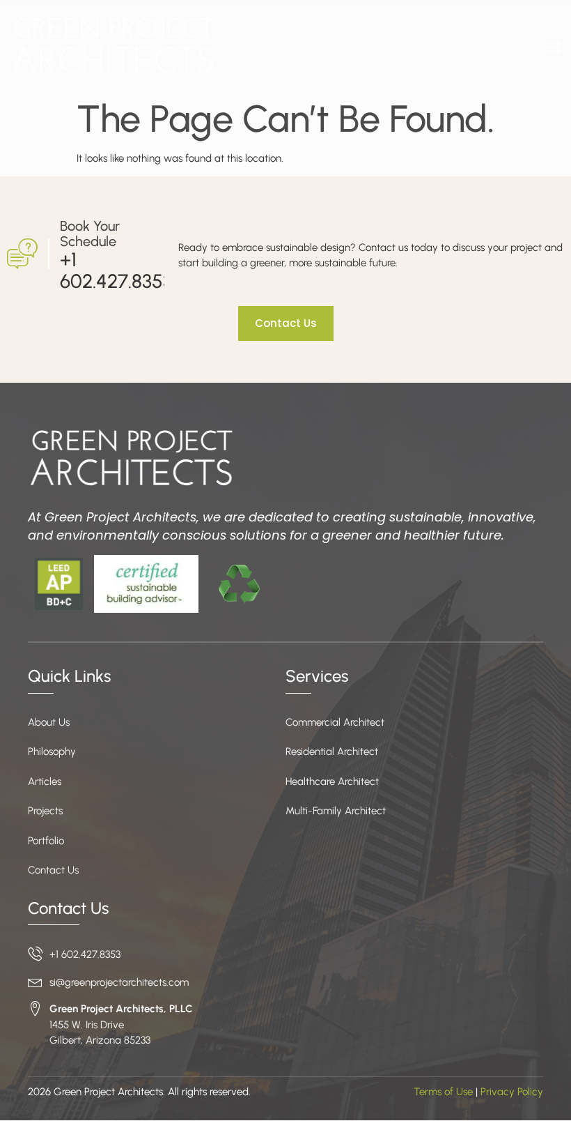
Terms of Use (443, 1091)
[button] (552, 47)
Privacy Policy (511, 1091)
